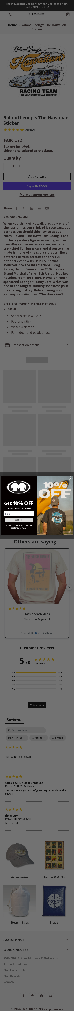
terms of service (27, 525)
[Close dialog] (70, 478)
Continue (19, 520)
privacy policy (14, 527)
